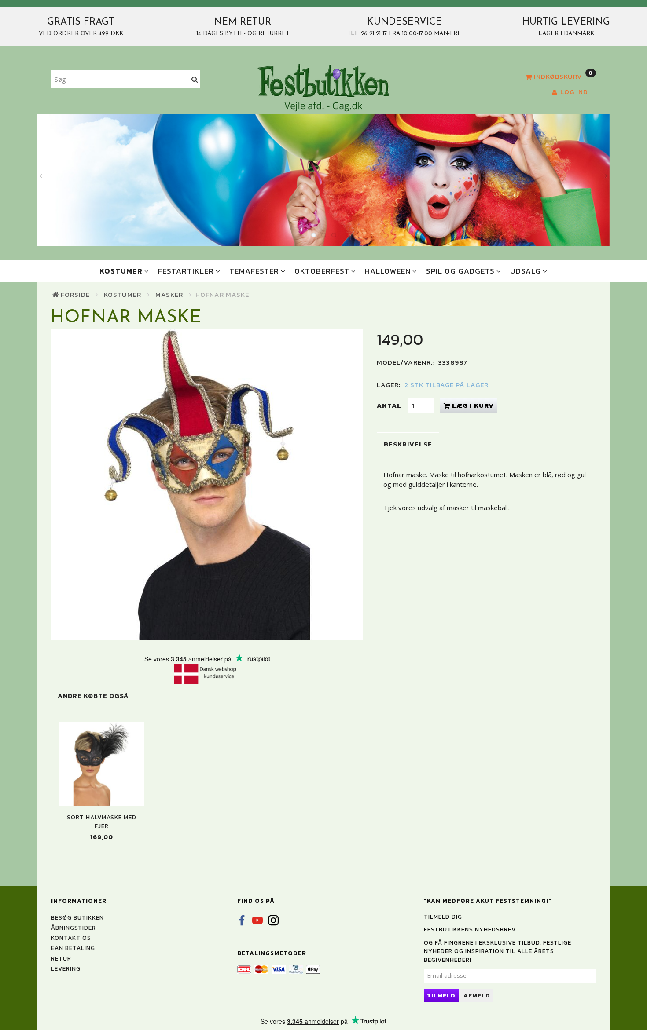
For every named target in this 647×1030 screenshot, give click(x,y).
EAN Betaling (73, 947)
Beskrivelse (408, 444)
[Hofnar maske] (207, 484)
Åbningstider (73, 927)
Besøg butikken (77, 917)
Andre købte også (93, 695)
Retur (61, 958)
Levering (66, 968)
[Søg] (194, 79)
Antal (390, 405)
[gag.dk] (323, 87)
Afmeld (476, 995)
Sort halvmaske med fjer (101, 821)
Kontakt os (71, 937)
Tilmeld (441, 995)
